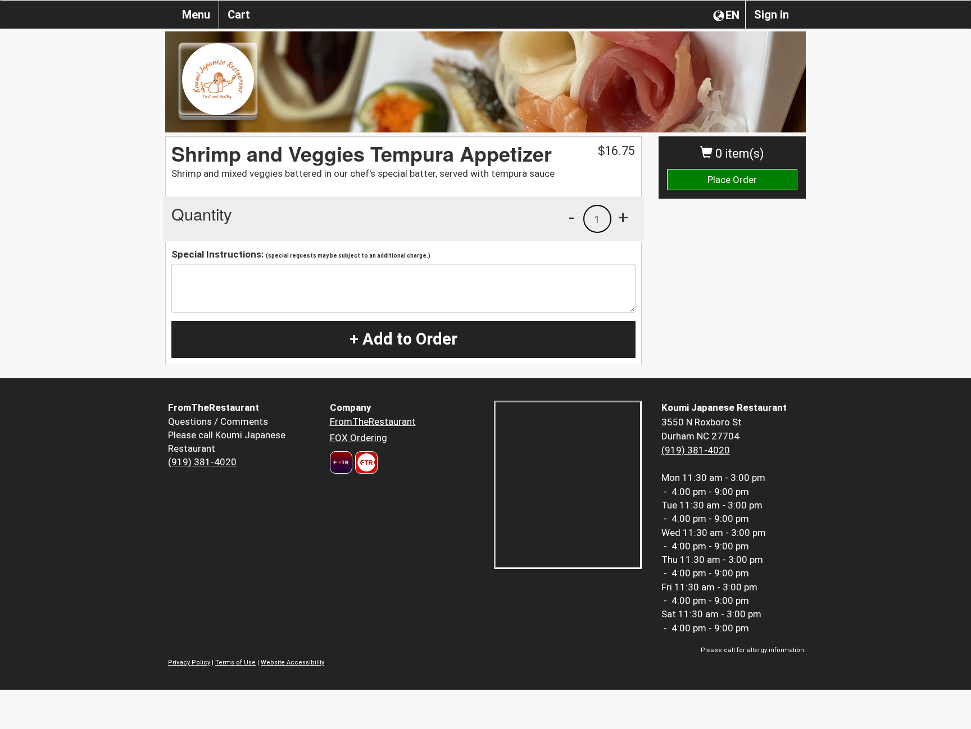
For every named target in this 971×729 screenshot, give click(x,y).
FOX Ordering (358, 437)
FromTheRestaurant (373, 421)
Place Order (732, 179)
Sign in (771, 14)
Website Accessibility (292, 662)
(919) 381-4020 (202, 461)
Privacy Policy (189, 662)
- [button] (571, 217)
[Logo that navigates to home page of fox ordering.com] (365, 462)
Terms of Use (235, 662)
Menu (196, 14)
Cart (239, 14)
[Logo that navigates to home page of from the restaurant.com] (341, 462)
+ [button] (623, 217)
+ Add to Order (403, 339)
